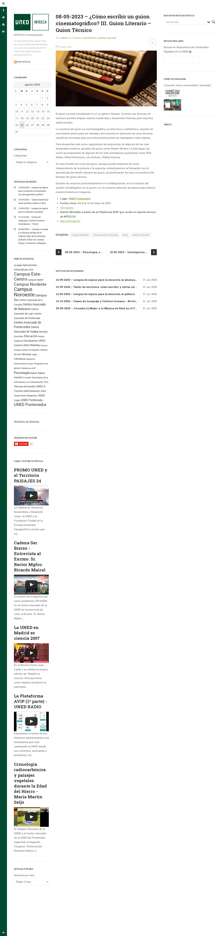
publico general (107, 37)
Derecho (43, 331)
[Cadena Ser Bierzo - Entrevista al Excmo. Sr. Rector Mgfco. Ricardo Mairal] (31, 584)
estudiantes (89, 37)
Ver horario (66, 207)
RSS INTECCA (23, 61)
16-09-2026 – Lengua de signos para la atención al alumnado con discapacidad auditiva (33, 191)
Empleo (41, 336)
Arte (31, 269)
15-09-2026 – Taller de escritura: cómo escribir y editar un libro (99, 287)
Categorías (20, 155)
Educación (30, 336)
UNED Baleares (31, 391)
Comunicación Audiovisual (105, 234)
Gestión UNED (21, 345)
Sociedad (27, 377)
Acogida (18, 265)
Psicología (22, 372)
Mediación (30, 359)
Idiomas (26, 354)
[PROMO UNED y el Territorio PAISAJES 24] (31, 495)
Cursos (76, 37)
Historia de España (30, 349)
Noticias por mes (24, 875)
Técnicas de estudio (24, 386)
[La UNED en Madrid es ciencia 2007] (31, 653)
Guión (125, 234)
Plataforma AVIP (28, 368)
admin (64, 37)
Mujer (30, 363)
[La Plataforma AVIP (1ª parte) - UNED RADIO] (31, 721)
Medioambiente (21, 363)
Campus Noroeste (24, 292)
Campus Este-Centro (27, 276)
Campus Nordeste (30, 284)
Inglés (34, 354)
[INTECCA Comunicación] (31, 22)
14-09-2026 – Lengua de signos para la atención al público (95, 294)
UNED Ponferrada (32, 400)
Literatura (19, 358)
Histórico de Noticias (26, 421)
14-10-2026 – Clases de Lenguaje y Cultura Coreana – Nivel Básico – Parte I (32, 220)
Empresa (18, 340)
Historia (35, 345)
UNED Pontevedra (30, 404)
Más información (70, 221)
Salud (33, 373)
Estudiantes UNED (34, 340)
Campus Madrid (35, 279)
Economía (18, 336)
